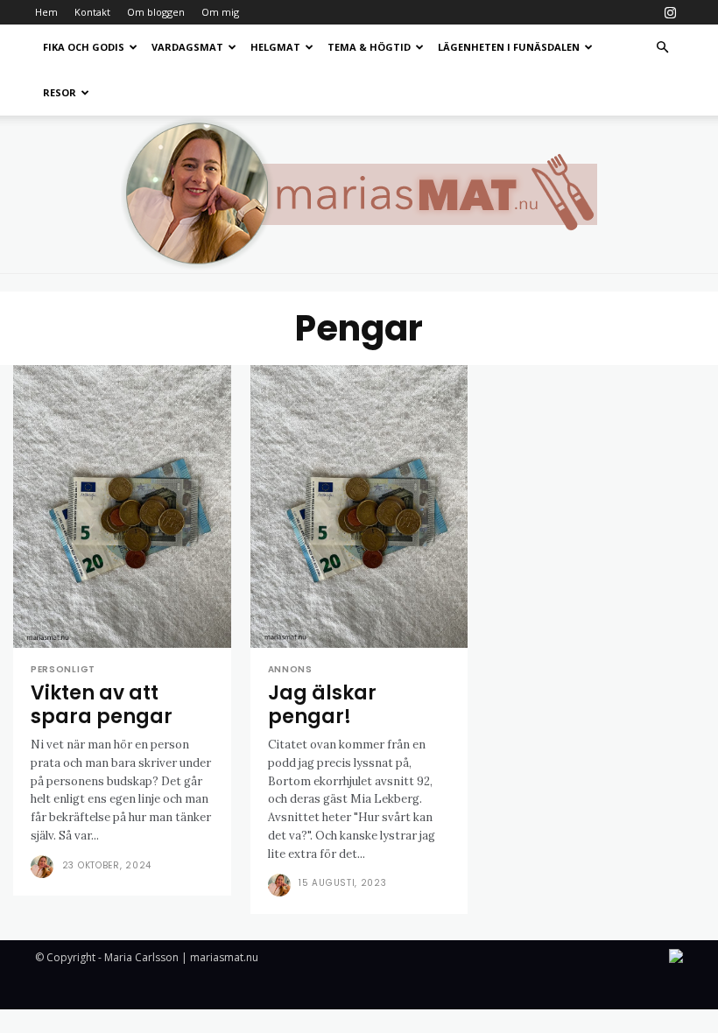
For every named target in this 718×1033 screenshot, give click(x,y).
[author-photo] (45, 866)
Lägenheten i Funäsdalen (509, 46)
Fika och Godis (83, 46)
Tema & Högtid (369, 46)
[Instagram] (670, 12)
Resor (59, 92)
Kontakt (92, 11)
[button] (662, 47)
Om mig (220, 11)
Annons (290, 669)
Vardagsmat (187, 46)
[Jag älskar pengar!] (359, 506)
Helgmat (275, 46)
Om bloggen (156, 11)
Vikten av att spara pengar (101, 704)
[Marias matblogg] (359, 194)
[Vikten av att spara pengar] (122, 506)
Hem (46, 11)
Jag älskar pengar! (322, 704)
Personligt (63, 669)
